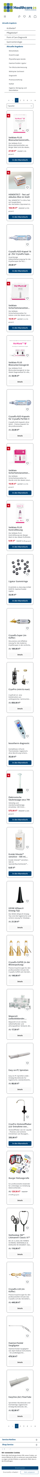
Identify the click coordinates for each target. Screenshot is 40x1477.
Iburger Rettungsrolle (19, 1178)
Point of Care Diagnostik (17, 37)
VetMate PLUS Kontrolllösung (16, 528)
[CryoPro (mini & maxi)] (20, 675)
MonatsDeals (14, 51)
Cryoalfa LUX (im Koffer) (17, 1290)
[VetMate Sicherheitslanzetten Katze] (20, 291)
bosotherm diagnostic (19, 743)
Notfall (11, 84)
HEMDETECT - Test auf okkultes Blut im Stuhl (19, 195)
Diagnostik (13, 75)
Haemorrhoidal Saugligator (16, 1344)
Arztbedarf (11, 28)
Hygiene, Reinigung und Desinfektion (18, 89)
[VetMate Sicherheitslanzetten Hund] (20, 456)
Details (20, 382)
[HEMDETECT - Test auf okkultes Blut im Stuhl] (20, 180)
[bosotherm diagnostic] (20, 729)
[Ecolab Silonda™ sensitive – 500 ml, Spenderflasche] (20, 840)
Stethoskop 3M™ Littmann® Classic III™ (19, 1236)
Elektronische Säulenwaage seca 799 (19, 798)
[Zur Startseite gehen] (20, 7)
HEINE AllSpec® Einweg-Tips (16, 909)
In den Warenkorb (20, 160)
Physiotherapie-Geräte (17, 59)
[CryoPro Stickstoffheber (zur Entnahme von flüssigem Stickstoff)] (20, 1110)
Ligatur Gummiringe (18, 581)
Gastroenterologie (14, 42)
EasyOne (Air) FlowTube (20, 1397)
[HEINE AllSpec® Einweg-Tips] (20, 894)
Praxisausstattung (15, 80)
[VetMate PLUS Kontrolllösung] (20, 513)
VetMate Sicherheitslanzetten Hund (18, 471)
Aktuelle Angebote (15, 46)
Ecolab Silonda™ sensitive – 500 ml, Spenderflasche (17, 855)
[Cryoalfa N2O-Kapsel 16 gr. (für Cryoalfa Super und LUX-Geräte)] (20, 237)
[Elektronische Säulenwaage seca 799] (20, 783)
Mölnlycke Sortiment (16, 71)
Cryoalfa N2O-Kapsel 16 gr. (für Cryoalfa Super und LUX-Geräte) (20, 252)
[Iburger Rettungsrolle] (20, 1164)
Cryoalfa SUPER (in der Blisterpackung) (19, 963)
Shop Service (7, 1444)
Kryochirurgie (14, 55)
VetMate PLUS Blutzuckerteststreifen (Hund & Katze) (19, 138)
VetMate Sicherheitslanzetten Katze (18, 306)
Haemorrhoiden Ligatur (17, 63)
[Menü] (5, 16)
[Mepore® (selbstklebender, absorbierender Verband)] (20, 1002)
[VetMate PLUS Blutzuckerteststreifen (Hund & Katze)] (20, 123)
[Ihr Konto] (29, 16)
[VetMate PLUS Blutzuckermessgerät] (20, 348)
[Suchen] (19, 16)
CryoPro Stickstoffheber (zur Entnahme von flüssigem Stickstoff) (20, 1125)
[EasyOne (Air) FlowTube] (20, 1383)
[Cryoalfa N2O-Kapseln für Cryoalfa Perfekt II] (20, 402)
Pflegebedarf (12, 33)
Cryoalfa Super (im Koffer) (17, 636)
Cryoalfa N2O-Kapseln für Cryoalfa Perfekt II (19, 417)
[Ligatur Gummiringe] (20, 567)
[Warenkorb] (35, 16)
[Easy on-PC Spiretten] (20, 1056)
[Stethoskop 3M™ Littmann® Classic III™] (20, 1221)
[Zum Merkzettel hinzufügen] (27, 130)
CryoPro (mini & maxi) (19, 689)
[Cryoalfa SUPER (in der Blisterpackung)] (20, 948)
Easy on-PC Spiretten (18, 1070)
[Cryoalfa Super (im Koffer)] (20, 621)
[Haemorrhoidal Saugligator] (20, 1329)
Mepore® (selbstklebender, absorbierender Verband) (17, 1017)
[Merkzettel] (24, 16)
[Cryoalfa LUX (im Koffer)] (20, 1275)
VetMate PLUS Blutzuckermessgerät (19, 363)
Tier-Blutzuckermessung (18, 67)
